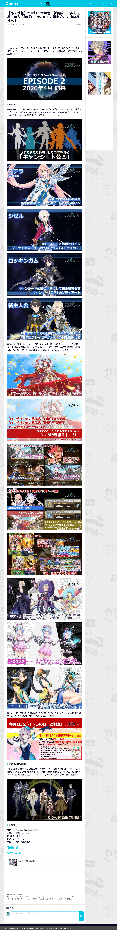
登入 (111, 3)
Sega (78, 897)
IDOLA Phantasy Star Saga (31, 897)
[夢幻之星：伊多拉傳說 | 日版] (44, 862)
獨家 (64, 3)
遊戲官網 (12, 847)
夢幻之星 (41, 899)
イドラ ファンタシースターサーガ (18, 899)
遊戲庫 (80, 3)
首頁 (40, 3)
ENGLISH (88, 3)
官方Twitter (15, 853)
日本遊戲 (20, 894)
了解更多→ (75, 928)
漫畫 (72, 3)
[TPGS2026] (48, 3)
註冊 (102, 3)
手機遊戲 (13, 894)
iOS (43, 897)
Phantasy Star (51, 897)
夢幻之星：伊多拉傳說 (63, 899)
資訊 (55, 3)
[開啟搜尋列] (95, 3)
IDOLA (18, 897)
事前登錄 (34, 899)
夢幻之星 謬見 (50, 899)
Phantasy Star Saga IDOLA (66, 897)
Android (12, 897)
